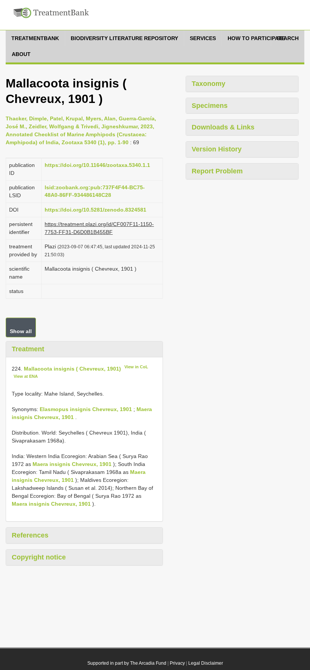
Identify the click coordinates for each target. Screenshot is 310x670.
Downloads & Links (223, 127)
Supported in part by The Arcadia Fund (126, 663)
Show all (21, 331)
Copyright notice (39, 557)
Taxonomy (208, 83)
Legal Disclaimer (205, 663)
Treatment (28, 349)
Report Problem (217, 171)
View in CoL (136, 367)
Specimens (210, 105)
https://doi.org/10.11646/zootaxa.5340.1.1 (97, 165)
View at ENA (26, 376)
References (30, 535)
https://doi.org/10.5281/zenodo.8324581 (95, 210)
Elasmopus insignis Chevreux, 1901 (86, 409)
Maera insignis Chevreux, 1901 (72, 464)
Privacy (177, 663)
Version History (217, 149)
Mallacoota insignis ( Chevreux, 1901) (72, 368)
